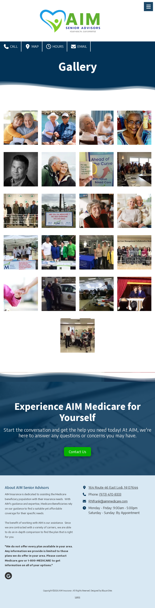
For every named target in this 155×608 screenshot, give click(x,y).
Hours (58, 46)
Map (35, 46)
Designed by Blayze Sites (101, 590)
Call (13, 46)
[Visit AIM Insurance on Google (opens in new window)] (8, 575)
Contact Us (77, 451)
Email (81, 46)
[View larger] (21, 128)
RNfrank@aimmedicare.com (108, 501)
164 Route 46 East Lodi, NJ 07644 (113, 487)
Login (77, 597)
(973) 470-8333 (110, 494)
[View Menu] (148, 6)
